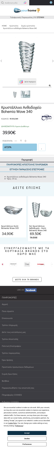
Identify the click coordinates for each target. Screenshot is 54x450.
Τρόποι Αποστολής (10, 339)
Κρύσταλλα (14, 26)
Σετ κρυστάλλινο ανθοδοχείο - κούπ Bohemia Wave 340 (38, 228)
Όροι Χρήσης (7, 360)
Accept (27, 433)
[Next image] (52, 61)
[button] (2, 2)
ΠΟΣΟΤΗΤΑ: (8, 140)
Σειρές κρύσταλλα (28, 26)
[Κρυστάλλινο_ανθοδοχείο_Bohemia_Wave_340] (50, 85)
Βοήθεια (5, 381)
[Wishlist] (42, 147)
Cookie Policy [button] (12, 423)
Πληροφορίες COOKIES (12, 394)
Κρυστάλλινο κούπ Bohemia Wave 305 (10, 227)
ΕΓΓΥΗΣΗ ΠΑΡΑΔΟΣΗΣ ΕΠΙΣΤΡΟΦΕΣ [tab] (27, 169)
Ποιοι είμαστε (8, 311)
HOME (4, 26)
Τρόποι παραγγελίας (11, 353)
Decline (27, 439)
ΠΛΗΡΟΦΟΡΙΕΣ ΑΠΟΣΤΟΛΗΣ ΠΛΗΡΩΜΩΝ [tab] (27, 164)
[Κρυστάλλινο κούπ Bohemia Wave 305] (13, 210)
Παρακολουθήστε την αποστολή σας (18, 387)
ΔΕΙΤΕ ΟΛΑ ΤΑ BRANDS (27, 279)
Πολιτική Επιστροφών (11, 346)
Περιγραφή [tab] (27, 159)
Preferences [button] (19, 426)
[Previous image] (1, 61)
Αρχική (5, 304)
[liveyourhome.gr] (27, 10)
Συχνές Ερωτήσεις (9, 374)
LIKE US (20, 289)
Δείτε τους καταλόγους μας (14, 332)
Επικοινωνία (7, 318)
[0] (48, 3)
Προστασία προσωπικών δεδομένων (18, 367)
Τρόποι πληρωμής (10, 325)
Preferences (27, 444)
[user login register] (43, 2)
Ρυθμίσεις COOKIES (10, 401)
